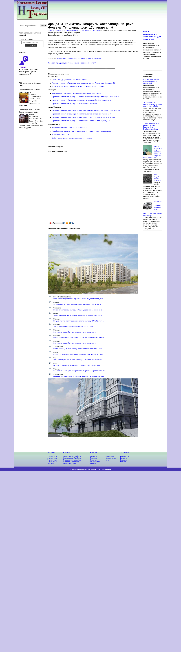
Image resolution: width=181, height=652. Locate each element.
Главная (51, 30)
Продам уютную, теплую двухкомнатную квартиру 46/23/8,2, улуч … (78, 321)
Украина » (124, 460)
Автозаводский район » (72, 456)
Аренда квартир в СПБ (60, 134)
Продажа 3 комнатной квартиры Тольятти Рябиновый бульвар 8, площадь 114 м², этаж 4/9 (86, 97)
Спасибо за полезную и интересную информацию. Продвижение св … (80, 371)
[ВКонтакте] (64, 223)
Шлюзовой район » (70, 464)
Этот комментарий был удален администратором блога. (74, 326)
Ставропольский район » (72, 460)
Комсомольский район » (72, 458)
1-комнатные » (53, 456)
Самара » (93, 458)
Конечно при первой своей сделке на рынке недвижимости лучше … (79, 299)
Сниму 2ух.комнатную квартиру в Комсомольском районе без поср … (79, 354)
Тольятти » (94, 460)
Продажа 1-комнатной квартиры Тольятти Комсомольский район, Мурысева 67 (82, 100)
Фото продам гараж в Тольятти (157, 178)
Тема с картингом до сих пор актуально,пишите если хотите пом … (78, 315)
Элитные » (51, 464)
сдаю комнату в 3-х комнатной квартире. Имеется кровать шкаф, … (78, 360)
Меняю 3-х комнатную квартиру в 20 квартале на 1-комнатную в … (78, 365)
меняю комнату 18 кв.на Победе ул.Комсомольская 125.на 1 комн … (78, 349)
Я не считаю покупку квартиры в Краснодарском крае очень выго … (78, 310)
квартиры (96, 30)
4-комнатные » (53, 462)
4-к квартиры (61, 30)
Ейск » (107, 460)
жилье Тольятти (86, 30)
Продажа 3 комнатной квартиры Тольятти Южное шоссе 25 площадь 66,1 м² (81, 121)
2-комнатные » (53, 458)
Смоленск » (109, 456)
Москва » (93, 456)
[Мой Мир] (70, 223)
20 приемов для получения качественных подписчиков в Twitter (152, 104)
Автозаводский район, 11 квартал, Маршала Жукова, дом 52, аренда (78, 87)
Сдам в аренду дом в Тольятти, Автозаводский (69, 80)
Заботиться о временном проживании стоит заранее (72, 138)
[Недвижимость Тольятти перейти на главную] (32, 19)
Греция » (123, 462)
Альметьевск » (95, 462)
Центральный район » (71, 462)
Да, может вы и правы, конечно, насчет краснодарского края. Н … (78, 304)
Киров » (93, 464)
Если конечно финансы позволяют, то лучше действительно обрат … (79, 337)
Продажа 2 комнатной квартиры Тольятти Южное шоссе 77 (74, 104)
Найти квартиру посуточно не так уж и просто (69, 128)
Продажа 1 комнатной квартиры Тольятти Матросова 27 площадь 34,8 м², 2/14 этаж (83, 117)
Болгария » (124, 456)
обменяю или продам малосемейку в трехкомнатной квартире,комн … (79, 376)
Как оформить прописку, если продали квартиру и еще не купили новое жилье (81, 131)
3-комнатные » (53, 460)
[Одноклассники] (67, 223)
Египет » (123, 458)
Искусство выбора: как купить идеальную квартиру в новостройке (76, 93)
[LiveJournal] (72, 223)
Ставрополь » (110, 458)
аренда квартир (72, 30)
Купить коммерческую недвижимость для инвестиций (151, 81)
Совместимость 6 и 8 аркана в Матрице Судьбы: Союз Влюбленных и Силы (151, 126)
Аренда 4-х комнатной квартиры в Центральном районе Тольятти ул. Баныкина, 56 (83, 83)
